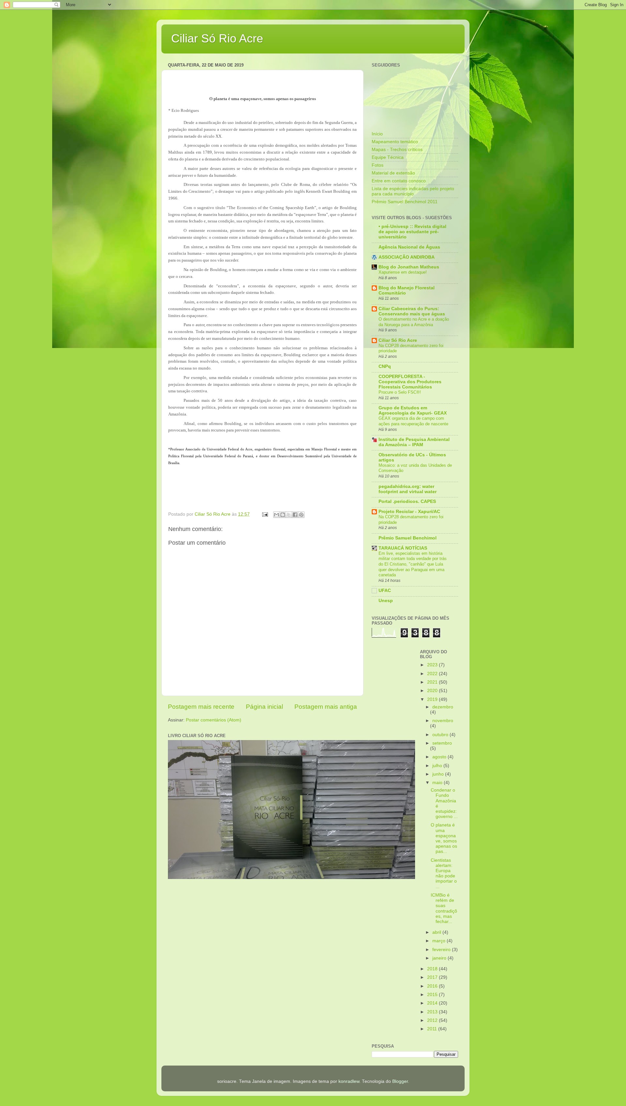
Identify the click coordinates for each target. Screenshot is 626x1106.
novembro (442, 720)
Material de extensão (393, 173)
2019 (433, 699)
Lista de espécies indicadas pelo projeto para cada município (413, 191)
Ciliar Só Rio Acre (217, 38)
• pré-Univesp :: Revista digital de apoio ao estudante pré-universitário (412, 231)
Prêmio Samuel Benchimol (408, 538)
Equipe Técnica (388, 157)
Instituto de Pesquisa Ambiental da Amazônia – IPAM (414, 442)
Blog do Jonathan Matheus (409, 267)
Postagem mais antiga (325, 706)
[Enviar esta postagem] (264, 514)
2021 (433, 682)
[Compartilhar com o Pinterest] (301, 514)
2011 (432, 1028)
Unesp (386, 600)
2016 (433, 986)
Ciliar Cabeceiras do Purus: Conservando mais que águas (412, 311)
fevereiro (442, 949)
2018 (433, 968)
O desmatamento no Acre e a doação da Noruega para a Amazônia (414, 322)
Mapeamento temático (395, 141)
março (439, 940)
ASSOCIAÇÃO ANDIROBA (407, 257)
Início (377, 133)
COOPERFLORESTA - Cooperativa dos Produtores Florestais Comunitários (410, 381)
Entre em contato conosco (399, 180)
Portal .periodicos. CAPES (407, 501)
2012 (433, 1020)
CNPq (385, 366)
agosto (440, 756)
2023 (433, 664)
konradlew (348, 1081)
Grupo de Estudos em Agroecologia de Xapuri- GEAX (413, 410)
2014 (433, 1003)
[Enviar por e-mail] (276, 514)
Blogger (400, 1081)
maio (438, 782)
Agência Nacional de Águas (409, 247)
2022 (433, 673)
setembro (442, 743)
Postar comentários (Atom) (213, 720)
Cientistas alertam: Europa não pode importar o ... (444, 873)
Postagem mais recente (201, 706)
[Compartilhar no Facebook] (295, 514)
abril (437, 932)
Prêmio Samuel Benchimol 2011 (405, 201)
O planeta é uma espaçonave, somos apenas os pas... (444, 838)
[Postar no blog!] (282, 514)
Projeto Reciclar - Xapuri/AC (409, 511)
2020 (433, 690)
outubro (441, 734)
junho (438, 774)
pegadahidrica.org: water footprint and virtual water (408, 489)
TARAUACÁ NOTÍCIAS (403, 548)
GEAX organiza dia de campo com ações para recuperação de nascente (413, 421)
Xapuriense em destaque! (403, 272)
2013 (433, 1011)
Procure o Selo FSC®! (400, 392)
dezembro (442, 707)
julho (437, 765)
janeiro (440, 958)
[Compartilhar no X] (289, 514)
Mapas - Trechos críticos (397, 149)
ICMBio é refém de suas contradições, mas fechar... (444, 908)
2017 (433, 977)
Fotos (377, 165)
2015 (433, 994)
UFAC (385, 590)
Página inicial (264, 706)
